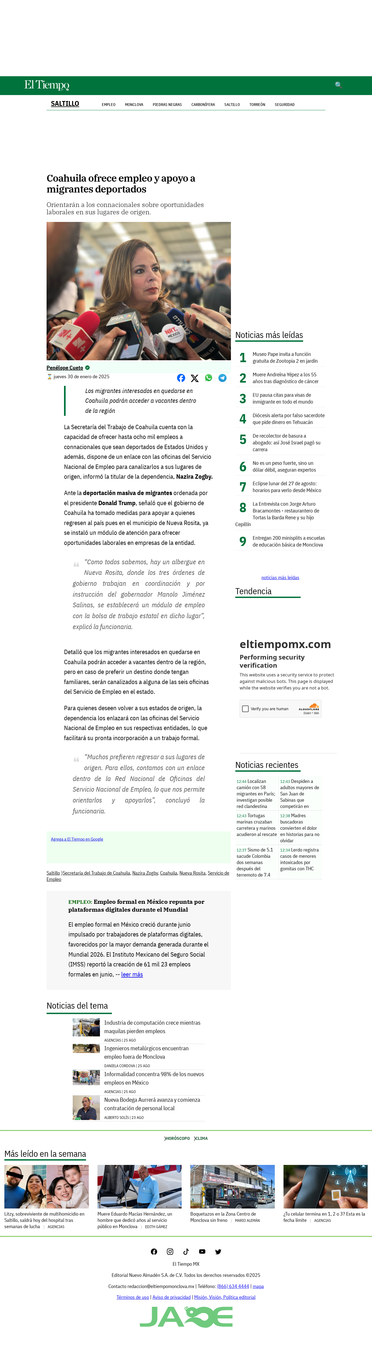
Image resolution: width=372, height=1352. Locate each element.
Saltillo (65, 103)
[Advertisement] (186, 38)
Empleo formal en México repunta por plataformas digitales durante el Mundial (136, 905)
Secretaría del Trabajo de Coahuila (96, 873)
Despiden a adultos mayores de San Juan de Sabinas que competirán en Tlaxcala (299, 794)
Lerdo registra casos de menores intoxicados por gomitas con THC (299, 859)
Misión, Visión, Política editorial (224, 1297)
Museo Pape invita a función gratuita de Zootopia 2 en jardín (285, 357)
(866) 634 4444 (233, 1286)
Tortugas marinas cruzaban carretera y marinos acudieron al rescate (257, 824)
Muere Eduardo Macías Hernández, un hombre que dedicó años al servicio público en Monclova (134, 1220)
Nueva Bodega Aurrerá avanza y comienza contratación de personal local (152, 1104)
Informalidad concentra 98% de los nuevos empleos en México (154, 1078)
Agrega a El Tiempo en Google (77, 839)
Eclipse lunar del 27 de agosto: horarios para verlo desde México (287, 486)
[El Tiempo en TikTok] (190, 1253)
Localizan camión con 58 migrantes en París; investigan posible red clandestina (256, 793)
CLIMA (202, 1138)
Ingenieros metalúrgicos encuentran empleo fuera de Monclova (146, 1052)
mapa (258, 1286)
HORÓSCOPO (178, 1138)
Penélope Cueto (65, 367)
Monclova (134, 104)
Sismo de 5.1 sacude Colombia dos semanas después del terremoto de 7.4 (255, 862)
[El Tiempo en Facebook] (158, 1253)
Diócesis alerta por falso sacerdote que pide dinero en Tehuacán (289, 418)
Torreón (257, 104)
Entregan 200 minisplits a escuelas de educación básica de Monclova (289, 541)
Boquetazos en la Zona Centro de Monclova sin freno (225, 1217)
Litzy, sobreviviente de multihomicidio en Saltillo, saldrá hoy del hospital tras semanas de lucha (44, 1220)
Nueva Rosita (192, 873)
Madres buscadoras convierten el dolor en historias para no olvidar (299, 828)
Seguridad (285, 104)
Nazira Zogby (145, 873)
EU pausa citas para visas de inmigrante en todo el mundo (283, 398)
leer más (132, 974)
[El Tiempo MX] (46, 90)
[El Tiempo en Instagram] (174, 1253)
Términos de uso (133, 1297)
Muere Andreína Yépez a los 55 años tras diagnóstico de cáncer (286, 377)
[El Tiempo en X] (218, 1253)
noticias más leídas (280, 577)
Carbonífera (203, 104)
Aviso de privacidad (172, 1297)
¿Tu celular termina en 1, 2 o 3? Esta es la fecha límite (324, 1217)
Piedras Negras (167, 104)
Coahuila (168, 873)
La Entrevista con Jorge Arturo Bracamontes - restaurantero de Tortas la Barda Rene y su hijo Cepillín (277, 513)
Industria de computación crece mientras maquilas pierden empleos (152, 1027)
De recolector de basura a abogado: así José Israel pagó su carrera (287, 442)
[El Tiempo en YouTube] (206, 1253)
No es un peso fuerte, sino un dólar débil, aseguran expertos (284, 466)
